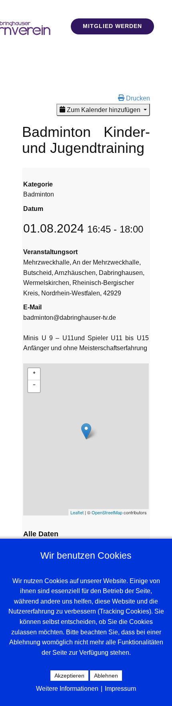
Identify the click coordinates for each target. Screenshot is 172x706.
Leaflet (77, 512)
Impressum (120, 688)
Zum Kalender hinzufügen (103, 109)
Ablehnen (106, 675)
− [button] (34, 383)
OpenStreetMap (107, 512)
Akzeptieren (69, 675)
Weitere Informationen (67, 688)
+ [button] (34, 371)
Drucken (137, 98)
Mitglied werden (112, 26)
